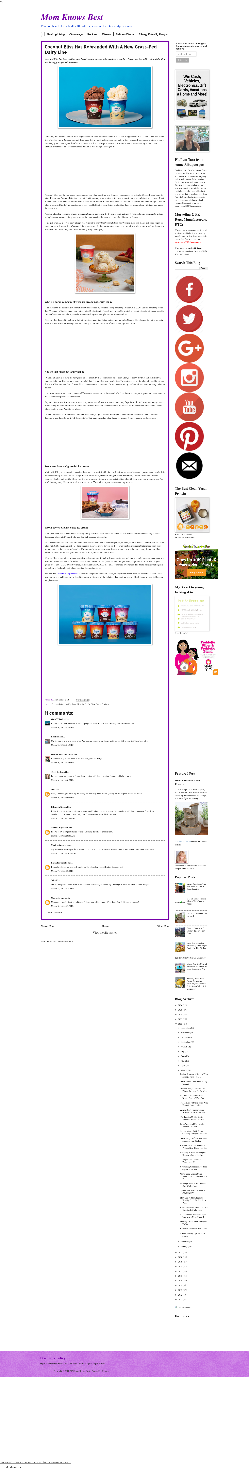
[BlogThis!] (79, 700)
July (183, 1051)
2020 (180, 1257)
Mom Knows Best (72, 17)
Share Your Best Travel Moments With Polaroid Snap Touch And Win (197, 966)
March (184, 1070)
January (184, 1246)
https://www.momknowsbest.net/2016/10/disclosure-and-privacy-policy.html (72, 1363)
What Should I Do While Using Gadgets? (193, 1082)
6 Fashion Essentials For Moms (193, 1228)
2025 (180, 1009)
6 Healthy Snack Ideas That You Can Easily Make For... (194, 1208)
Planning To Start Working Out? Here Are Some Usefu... (193, 1153)
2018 (180, 1266)
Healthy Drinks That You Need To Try (193, 1223)
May (183, 1060)
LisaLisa (55, 736)
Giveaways (76, 34)
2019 (180, 1261)
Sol (52, 880)
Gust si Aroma (57, 897)
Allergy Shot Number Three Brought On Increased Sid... (193, 1111)
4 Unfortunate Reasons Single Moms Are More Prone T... (193, 1215)
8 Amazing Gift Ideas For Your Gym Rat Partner (193, 1168)
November (185, 1032)
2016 (180, 1275)
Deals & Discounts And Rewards (187, 782)
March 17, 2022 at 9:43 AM (63, 835)
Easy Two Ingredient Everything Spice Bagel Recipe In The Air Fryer (197, 945)
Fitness (106, 34)
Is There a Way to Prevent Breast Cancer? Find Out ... (193, 1096)
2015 (180, 1280)
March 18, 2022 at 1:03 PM (62, 888)
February (185, 1241)
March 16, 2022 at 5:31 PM (62, 762)
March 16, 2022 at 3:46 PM (62, 727)
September (185, 1041)
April (183, 1065)
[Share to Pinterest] (88, 700)
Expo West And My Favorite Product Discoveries (192, 1125)
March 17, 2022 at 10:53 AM (63, 853)
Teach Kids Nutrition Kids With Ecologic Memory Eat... (194, 1104)
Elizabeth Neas (58, 806)
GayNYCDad (57, 719)
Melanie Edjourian (59, 827)
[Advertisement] (105, 170)
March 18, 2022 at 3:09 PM (62, 906)
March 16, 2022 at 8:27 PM (62, 780)
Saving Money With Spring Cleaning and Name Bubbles (193, 1132)
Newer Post (47, 926)
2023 (180, 1019)
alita (53, 789)
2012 (180, 1294)
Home (105, 926)
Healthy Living (56, 34)
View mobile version (105, 932)
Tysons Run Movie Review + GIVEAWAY (192, 1191)
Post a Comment (55, 912)
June (183, 1056)
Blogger (105, 1370)
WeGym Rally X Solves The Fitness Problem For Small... (193, 1089)
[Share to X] (82, 700)
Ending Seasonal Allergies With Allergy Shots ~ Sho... (194, 1075)
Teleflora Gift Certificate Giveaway (190, 957)
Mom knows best (13, 1467)
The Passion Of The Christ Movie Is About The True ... (193, 1118)
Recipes (92, 34)
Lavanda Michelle (59, 862)
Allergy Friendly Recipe (153, 34)
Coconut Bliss (58, 704)
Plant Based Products (100, 704)
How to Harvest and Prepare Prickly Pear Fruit (196, 931)
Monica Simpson (58, 845)
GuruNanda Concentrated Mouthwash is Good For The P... (193, 1176)
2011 (180, 1299)
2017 (180, 1271)
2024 (180, 1014)
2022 (180, 1023)
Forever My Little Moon (62, 754)
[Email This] (77, 700)
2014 (180, 1285)
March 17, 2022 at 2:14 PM (62, 870)
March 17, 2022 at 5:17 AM (63, 818)
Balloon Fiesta (125, 34)
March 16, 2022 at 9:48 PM (62, 797)
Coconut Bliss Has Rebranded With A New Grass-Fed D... (193, 1146)
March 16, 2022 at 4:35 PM (62, 744)
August (184, 1046)
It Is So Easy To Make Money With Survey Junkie (196, 901)
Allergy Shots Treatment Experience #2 (190, 1161)
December (185, 1027)
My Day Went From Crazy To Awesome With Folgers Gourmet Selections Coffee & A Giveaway (196, 983)
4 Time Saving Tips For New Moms (192, 1234)
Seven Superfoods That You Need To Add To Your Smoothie (196, 886)
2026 (180, 1005)
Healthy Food (70, 704)
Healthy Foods (83, 704)
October (184, 1037)
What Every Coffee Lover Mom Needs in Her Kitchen (193, 1139)
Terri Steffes (57, 771)
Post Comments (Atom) (63, 941)
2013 (180, 1289)
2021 (180, 1252)
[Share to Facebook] (85, 700)
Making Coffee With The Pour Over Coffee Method (193, 1184)
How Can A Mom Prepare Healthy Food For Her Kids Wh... (193, 1200)
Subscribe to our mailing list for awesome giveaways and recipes (191, 46)
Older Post (163, 926)
